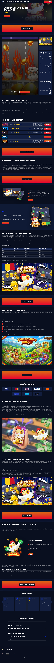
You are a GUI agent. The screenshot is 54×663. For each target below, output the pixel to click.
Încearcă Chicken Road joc (14, 92)
